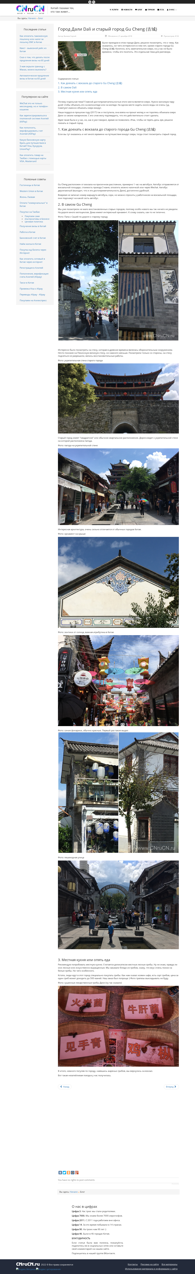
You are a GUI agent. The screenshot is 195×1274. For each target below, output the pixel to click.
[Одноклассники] (68, 1172)
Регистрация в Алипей (31, 267)
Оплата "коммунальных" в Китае (34, 204)
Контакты (133, 1264)
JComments (175, 1184)
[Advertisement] (118, 159)
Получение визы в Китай (33, 226)
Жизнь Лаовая (27, 197)
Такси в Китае (27, 282)
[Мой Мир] (72, 1172)
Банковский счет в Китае (33, 237)
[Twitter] (64, 1172)
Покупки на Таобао (30, 211)
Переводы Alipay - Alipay (32, 294)
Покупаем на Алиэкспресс (33, 300)
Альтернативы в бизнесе (37, 219)
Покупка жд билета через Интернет (33, 251)
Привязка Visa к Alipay (31, 288)
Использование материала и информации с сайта (151, 1268)
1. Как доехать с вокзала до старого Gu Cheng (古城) (90, 83)
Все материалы (169, 1264)
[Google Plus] (77, 1172)
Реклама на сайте (150, 1264)
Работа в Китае (27, 232)
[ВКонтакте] (60, 1172)
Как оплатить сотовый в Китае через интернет (32, 260)
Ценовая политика (34, 221)
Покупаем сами (32, 216)
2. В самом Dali (67, 87)
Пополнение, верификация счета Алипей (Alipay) (34, 275)
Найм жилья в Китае (30, 243)
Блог (40, 18)
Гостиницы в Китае (30, 185)
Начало (32, 18)
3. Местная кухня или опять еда (77, 91)
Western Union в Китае (31, 191)
